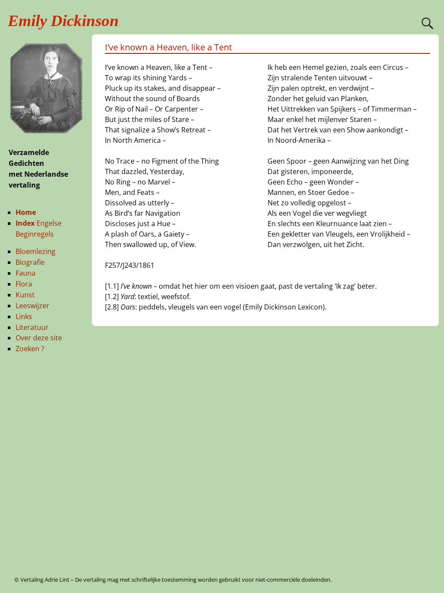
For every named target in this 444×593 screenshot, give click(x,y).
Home (26, 212)
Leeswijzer (32, 305)
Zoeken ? (30, 348)
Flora (24, 284)
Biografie (30, 262)
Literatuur (32, 327)
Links (24, 316)
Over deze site (39, 338)
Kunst (25, 295)
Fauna (26, 273)
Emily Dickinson (63, 21)
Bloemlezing (36, 251)
